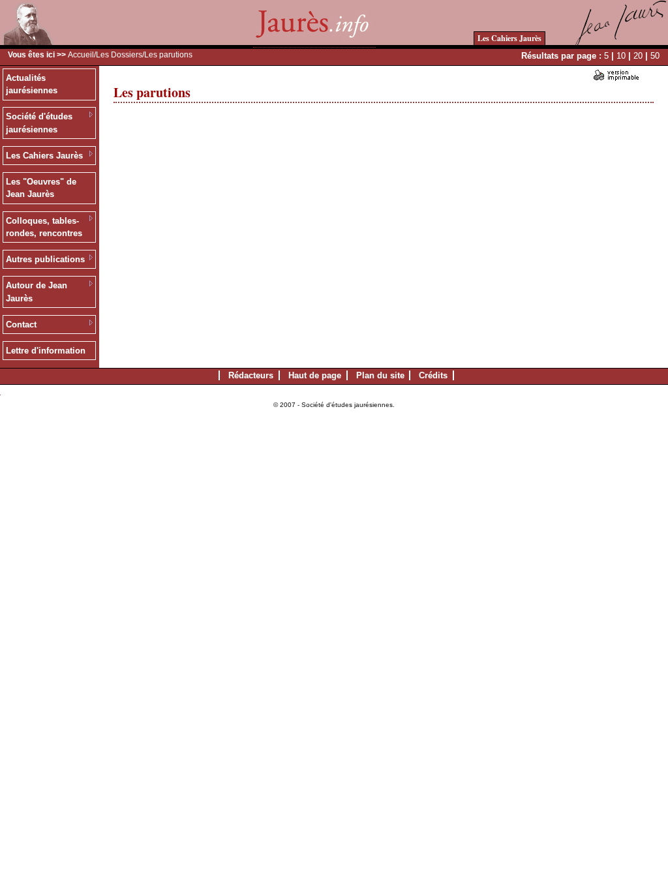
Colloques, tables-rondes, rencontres (44, 227)
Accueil (81, 54)
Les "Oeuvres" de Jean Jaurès (41, 188)
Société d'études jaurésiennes (39, 123)
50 (655, 56)
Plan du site (380, 375)
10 (621, 56)
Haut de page (314, 375)
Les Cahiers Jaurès (509, 38)
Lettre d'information (45, 350)
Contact (21, 324)
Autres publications (45, 259)
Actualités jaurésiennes (31, 84)
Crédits (433, 375)
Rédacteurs (250, 375)
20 (638, 56)
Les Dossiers (119, 54)
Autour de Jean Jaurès (36, 291)
